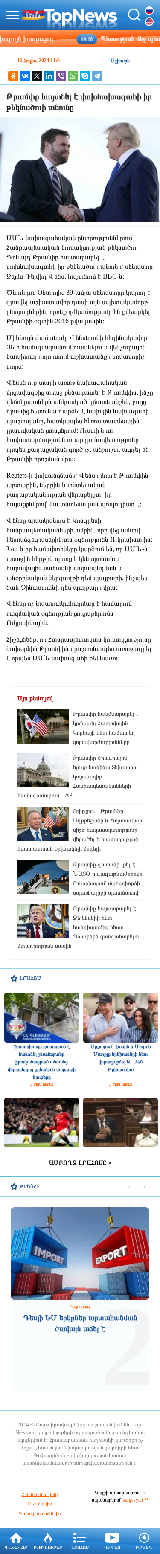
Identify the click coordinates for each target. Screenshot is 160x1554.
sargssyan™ (135, 1500)
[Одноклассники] (13, 76)
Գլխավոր (16, 1547)
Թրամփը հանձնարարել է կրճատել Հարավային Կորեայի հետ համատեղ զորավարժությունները (106, 728)
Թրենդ (144, 1547)
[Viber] (61, 76)
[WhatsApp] (73, 76)
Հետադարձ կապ (40, 1494)
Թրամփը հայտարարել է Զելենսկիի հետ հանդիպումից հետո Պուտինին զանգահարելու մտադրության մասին (78, 927)
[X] (37, 76)
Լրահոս (80, 1547)
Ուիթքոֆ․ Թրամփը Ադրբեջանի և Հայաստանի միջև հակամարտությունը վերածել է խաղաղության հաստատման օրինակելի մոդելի (79, 830)
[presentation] (129, 1187)
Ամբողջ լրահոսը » (80, 1162)
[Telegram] (97, 76)
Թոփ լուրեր (48, 1547)
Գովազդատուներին (40, 1513)
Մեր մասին (39, 1504)
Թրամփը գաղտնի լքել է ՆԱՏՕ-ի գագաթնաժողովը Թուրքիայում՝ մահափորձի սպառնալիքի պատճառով (108, 878)
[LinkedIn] (49, 76)
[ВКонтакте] (25, 76)
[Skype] (85, 76)
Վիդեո (112, 1547)
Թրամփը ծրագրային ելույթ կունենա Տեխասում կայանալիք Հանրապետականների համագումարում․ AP (77, 777)
